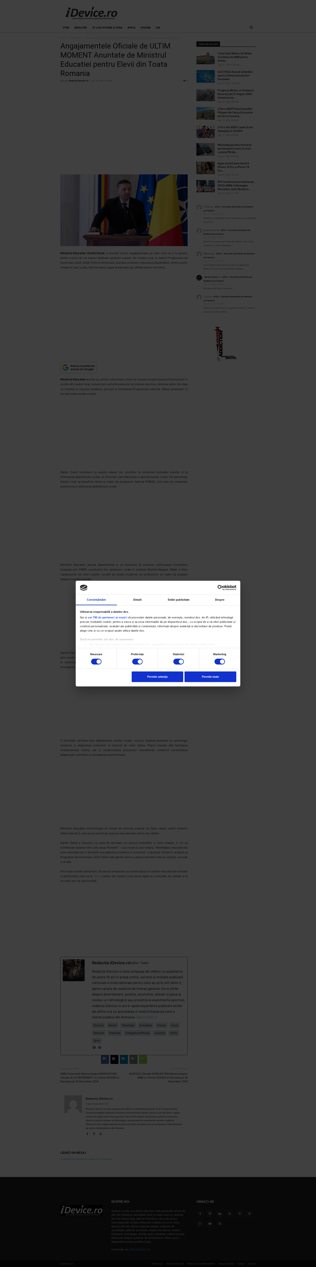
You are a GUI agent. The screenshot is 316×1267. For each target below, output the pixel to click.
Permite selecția (157, 676)
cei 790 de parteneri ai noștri (107, 617)
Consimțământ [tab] (96, 599)
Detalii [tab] (137, 599)
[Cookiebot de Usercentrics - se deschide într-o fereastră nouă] (220, 587)
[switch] (137, 662)
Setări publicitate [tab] (179, 599)
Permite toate (210, 676)
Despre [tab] (219, 599)
